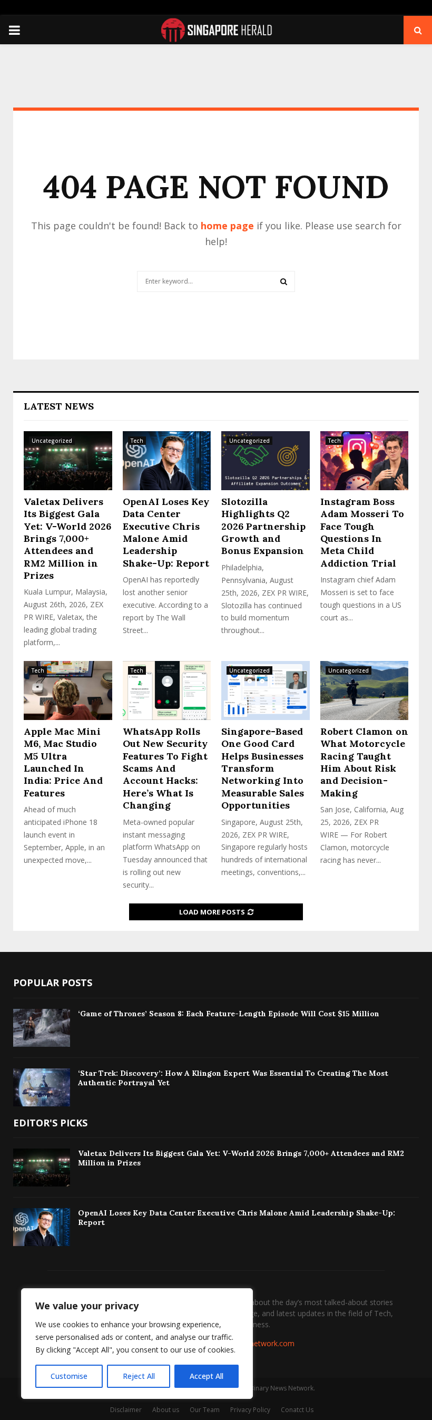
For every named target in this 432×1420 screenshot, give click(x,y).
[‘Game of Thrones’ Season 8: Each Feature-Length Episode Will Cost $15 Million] (41, 1028)
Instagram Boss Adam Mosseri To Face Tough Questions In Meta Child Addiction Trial (362, 532)
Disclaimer (126, 1409)
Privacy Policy (250, 1409)
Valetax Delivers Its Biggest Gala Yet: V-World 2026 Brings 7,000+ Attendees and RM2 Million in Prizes (67, 538)
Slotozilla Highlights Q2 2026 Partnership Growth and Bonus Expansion (263, 526)
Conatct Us (297, 1409)
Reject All (139, 1376)
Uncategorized (52, 440)
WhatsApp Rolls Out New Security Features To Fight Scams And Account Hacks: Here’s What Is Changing (165, 768)
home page (227, 225)
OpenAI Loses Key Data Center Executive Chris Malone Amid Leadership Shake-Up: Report (166, 532)
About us (165, 1409)
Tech (137, 440)
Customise (69, 1376)
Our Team (205, 1409)
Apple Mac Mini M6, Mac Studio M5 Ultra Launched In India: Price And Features (63, 762)
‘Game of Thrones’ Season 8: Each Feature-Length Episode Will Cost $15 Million (228, 1013)
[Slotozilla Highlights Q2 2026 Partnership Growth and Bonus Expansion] (265, 460)
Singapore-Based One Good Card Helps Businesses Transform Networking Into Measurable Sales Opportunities (262, 768)
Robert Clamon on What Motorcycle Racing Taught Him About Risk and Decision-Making (364, 762)
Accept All (206, 1376)
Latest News (59, 406)
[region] (137, 1343)
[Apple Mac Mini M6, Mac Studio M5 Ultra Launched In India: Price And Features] (68, 690)
